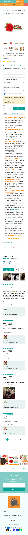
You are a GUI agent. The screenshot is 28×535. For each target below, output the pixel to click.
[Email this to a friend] (21, 247)
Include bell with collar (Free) (13, 93)
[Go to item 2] (15, 276)
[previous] (4, 27)
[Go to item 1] (7, 276)
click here (18, 155)
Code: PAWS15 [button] (19, 1)
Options (11, 113)
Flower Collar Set (8, 242)
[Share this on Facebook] (9, 247)
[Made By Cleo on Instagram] (14, 520)
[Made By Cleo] (14, 4)
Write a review (8, 270)
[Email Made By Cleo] (16, 520)
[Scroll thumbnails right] (23, 276)
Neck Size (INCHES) (7, 73)
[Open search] (16, 269)
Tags (13, 217)
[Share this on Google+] (17, 247)
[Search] (22, 4)
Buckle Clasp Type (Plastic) (10, 79)
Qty (4, 105)
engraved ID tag (15, 209)
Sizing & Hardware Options (17, 65)
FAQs (12, 237)
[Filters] (20, 269)
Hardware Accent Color (13, 86)
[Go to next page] (23, 439)
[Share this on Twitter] (6, 247)
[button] (6, 61)
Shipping (16, 113)
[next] (23, 27)
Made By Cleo (16, 524)
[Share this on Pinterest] (13, 247)
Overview (5, 113)
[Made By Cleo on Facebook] (11, 520)
